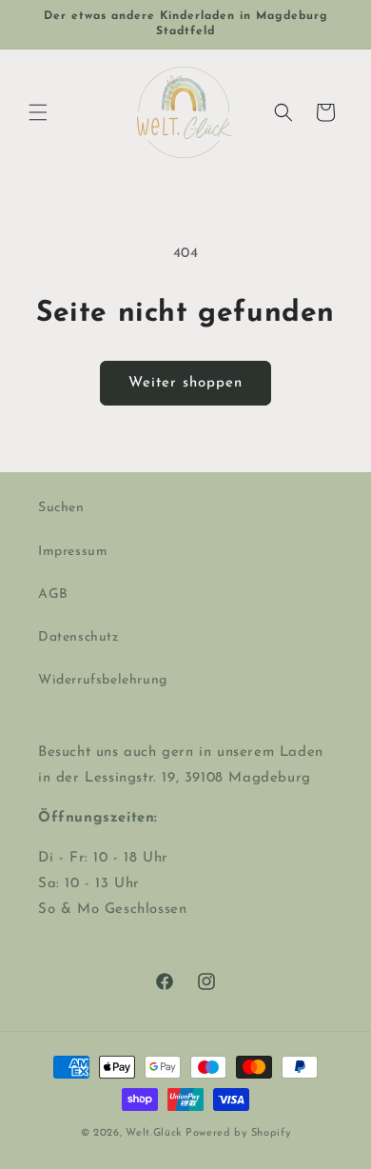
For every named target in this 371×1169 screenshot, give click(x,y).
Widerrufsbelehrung (102, 680)
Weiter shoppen (185, 383)
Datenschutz (78, 637)
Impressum (72, 552)
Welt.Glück (154, 1133)
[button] (38, 112)
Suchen (61, 508)
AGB (53, 594)
